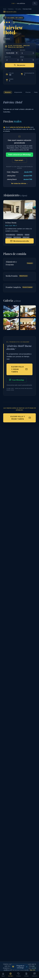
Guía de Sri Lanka (9, 12)
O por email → (19, 160)
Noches (22, 50)
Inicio (4, 9)
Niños (22, 57)
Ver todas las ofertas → (19, 183)
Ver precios (19, 65)
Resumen (8, 92)
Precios (28, 92)
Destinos (11, 9)
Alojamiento (18, 92)
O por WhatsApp (16, 380)
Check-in (8, 50)
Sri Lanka (18, 9)
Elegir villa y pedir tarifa (19, 369)
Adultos (8, 57)
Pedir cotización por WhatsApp (19, 154)
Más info (32, 970)
